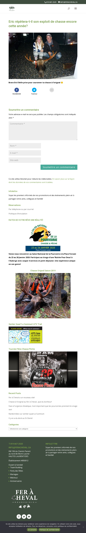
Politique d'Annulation (18, 213)
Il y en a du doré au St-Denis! (20, 418)
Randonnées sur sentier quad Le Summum (26, 414)
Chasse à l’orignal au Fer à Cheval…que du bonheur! (30, 402)
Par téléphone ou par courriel (21, 209)
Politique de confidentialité (49, 530)
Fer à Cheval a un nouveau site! (22, 397)
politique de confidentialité (67, 526)
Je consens (32, 530)
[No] (83, 527)
